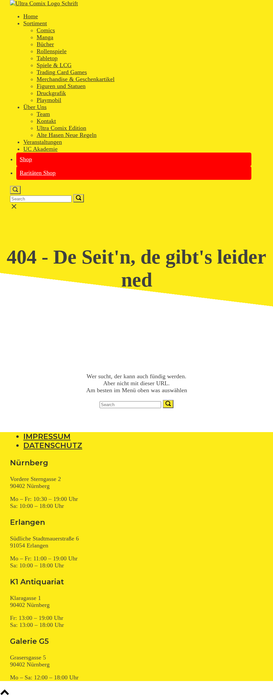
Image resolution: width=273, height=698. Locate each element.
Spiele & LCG (54, 65)
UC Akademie (40, 149)
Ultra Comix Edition (61, 128)
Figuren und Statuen (61, 86)
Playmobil (49, 100)
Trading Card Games (62, 72)
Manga (45, 37)
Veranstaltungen (42, 142)
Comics (46, 30)
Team (43, 114)
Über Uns (35, 107)
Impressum (47, 436)
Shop (26, 159)
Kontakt (46, 121)
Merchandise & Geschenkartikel (76, 79)
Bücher (45, 44)
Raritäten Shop (38, 173)
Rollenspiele (52, 51)
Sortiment (35, 23)
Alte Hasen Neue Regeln (67, 135)
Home (30, 16)
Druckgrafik (51, 93)
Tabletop (47, 58)
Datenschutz (52, 445)
